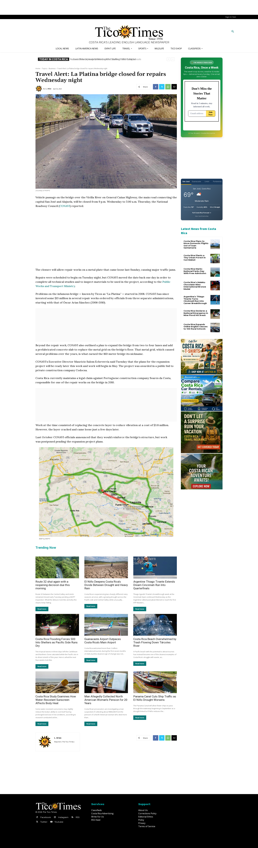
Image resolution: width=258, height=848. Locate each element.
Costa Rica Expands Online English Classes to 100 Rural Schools (196, 326)
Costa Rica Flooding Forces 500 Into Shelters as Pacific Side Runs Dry (56, 642)
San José (186, 181)
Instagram (63, 817)
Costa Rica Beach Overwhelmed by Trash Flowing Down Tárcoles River (154, 642)
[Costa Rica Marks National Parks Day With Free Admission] (215, 272)
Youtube (59, 822)
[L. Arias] (39, 88)
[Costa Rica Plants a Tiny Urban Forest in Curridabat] (215, 258)
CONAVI (64, 206)
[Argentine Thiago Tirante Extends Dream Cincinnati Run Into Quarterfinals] (155, 567)
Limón (207, 181)
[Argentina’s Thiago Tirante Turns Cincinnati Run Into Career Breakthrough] (215, 299)
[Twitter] (161, 86)
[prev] (168, 59)
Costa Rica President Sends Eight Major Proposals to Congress (107, 59)
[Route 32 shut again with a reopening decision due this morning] (57, 567)
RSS (78, 817)
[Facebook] (155, 86)
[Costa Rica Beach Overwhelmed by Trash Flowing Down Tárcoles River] (155, 625)
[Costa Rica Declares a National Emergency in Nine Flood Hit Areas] (215, 314)
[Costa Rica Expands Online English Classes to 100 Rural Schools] (215, 327)
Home (37, 68)
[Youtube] (51, 822)
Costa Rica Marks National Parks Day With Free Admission (195, 271)
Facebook (45, 817)
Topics (44, 68)
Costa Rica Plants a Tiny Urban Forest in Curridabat (195, 257)
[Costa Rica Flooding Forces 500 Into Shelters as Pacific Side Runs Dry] (57, 625)
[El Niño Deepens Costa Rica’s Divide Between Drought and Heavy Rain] (106, 567)
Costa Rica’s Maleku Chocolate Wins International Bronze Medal (195, 285)
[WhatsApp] (168, 86)
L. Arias (48, 89)
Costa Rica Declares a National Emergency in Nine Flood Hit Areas (196, 313)
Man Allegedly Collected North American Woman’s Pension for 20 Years (105, 700)
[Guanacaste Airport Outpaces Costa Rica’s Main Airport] (106, 625)
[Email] (174, 86)
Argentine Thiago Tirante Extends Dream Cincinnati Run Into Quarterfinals (154, 585)
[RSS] (72, 817)
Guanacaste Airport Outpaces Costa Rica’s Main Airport (102, 640)
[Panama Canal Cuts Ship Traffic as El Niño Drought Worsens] (155, 682)
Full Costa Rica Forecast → (201, 213)
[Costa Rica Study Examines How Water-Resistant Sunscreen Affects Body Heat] (57, 682)
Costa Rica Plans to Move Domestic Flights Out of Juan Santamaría (196, 244)
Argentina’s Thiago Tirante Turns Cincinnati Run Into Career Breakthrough (195, 300)
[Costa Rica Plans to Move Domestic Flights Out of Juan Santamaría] (215, 244)
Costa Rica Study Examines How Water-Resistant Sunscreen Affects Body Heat (55, 700)
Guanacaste (196, 181)
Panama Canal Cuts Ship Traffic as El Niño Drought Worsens (154, 698)
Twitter (43, 822)
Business (52, 68)
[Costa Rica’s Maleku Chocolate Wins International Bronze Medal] (215, 285)
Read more (41, 609)
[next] (172, 59)
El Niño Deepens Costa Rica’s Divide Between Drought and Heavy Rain (106, 585)
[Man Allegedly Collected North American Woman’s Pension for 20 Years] (106, 682)
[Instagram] (54, 817)
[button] (233, 31)
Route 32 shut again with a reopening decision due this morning (52, 585)
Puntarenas (217, 181)
